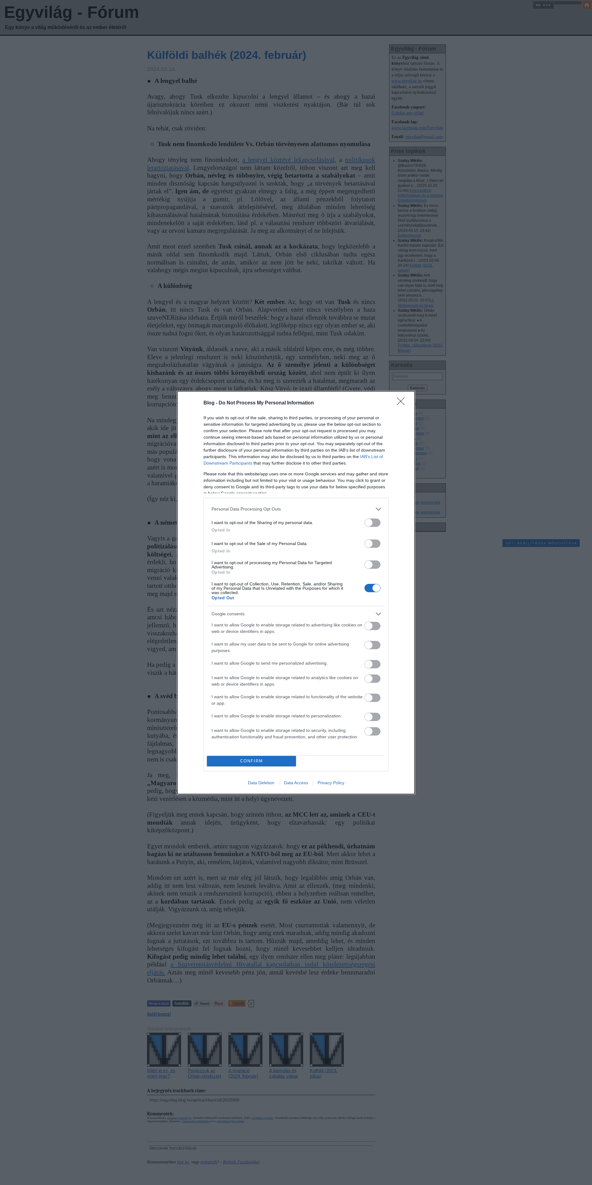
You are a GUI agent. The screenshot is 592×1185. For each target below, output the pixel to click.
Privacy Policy (331, 782)
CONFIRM (251, 761)
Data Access (296, 782)
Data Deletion (261, 782)
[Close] (403, 403)
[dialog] (296, 592)
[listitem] (296, 509)
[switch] (372, 523)
